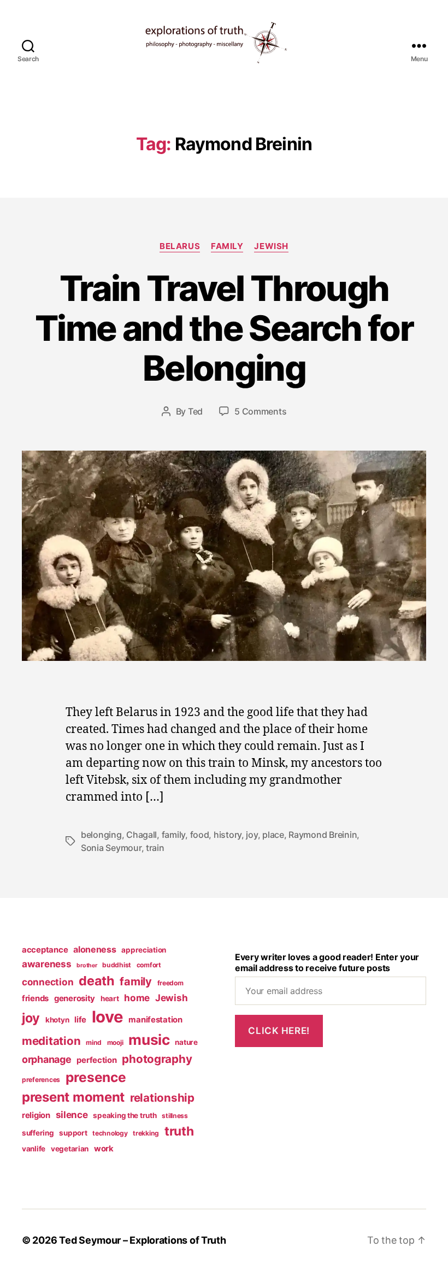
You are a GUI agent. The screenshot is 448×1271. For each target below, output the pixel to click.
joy (251, 834)
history (227, 834)
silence (72, 1114)
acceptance (45, 950)
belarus (180, 246)
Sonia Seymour (111, 847)
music (149, 1039)
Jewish (271, 246)
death (97, 981)
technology (109, 1133)
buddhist (116, 965)
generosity (74, 998)
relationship (162, 1097)
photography (157, 1059)
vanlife (33, 1148)
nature (186, 1042)
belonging (101, 834)
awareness (47, 963)
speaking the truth (124, 1115)
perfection (96, 1060)
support (73, 1132)
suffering (38, 1132)
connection (47, 982)
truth (179, 1131)
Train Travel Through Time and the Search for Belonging (224, 328)
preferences (41, 1079)
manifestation (155, 1020)
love (107, 1016)
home (137, 997)
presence (96, 1077)
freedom (170, 983)
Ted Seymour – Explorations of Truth (142, 1240)
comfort (149, 965)
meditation (51, 1041)
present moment (73, 1097)
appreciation (143, 949)
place (273, 834)
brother (86, 965)
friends (35, 998)
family (227, 246)
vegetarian (70, 1148)
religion (36, 1115)
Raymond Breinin (322, 834)
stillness (175, 1116)
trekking (146, 1133)
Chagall (141, 834)
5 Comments (260, 411)
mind (94, 1042)
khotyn (57, 1019)
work (104, 1149)
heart (110, 998)
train (155, 847)
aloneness (94, 949)
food (199, 834)
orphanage (47, 1059)
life (80, 1020)
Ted (195, 411)
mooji (115, 1042)
